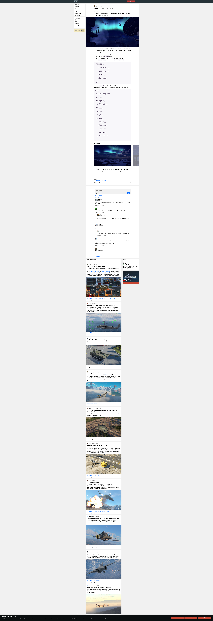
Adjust (204, 617)
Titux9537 (99, 224)
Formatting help (100, 195)
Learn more (111, 618)
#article (111, 298)
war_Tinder (99, 199)
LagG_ (100, 214)
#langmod (101, 298)
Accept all (191, 617)
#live (114, 298)
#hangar (108, 511)
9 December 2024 (100, 209)
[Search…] (136, 1)
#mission (104, 180)
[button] (75, 613)
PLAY (131, 1)
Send (129, 193)
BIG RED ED (99, 248)
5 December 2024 (100, 249)
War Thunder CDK (97, 180)
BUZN (98, 208)
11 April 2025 (99, 200)
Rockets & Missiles (97, 580)
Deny (178, 617)
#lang (105, 298)
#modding (95, 511)
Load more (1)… (98, 256)
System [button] (82, 613)
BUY (131, 282)
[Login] (138, 1)
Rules (95, 195)
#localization (96, 298)
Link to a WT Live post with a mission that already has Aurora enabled (111, 176)
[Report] (130, 183)
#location (95, 403)
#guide (108, 298)
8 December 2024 (100, 225)
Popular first (97, 197)
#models (99, 475)
